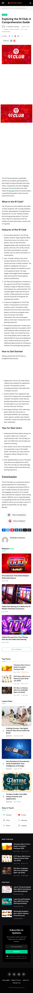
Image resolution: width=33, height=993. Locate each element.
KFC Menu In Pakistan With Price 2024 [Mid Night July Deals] (21, 690)
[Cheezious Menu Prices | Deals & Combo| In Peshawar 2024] (7, 667)
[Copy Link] (18, 36)
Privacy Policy (17, 958)
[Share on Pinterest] (15, 36)
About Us (26, 980)
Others (5, 14)
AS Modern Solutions (13, 26)
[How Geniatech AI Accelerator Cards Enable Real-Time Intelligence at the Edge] (16, 749)
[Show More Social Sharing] (21, 36)
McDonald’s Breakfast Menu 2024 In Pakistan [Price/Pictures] (21, 913)
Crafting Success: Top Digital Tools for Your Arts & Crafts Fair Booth (17, 730)
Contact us (16, 983)
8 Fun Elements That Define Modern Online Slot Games (15, 577)
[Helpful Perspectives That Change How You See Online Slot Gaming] (16, 625)
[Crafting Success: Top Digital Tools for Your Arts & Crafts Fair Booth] (16, 716)
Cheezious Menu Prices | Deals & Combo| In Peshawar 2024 (22, 667)
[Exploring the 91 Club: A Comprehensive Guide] (16, 54)
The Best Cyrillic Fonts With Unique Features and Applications (16, 796)
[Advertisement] (16, 84)
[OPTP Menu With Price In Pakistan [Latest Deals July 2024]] (7, 678)
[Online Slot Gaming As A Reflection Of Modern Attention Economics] (16, 594)
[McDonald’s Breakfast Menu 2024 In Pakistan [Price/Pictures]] (7, 913)
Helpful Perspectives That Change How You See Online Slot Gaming (15, 638)
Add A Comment (16, 649)
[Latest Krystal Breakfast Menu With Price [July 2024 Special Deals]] (7, 901)
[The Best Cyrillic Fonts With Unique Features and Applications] (16, 782)
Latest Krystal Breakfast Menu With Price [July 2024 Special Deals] (22, 901)
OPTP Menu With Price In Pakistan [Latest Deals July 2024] (22, 678)
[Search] (30, 3)
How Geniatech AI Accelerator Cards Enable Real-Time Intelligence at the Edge (17, 763)
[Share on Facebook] (9, 36)
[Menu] (3, 3)
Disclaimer (6, 980)
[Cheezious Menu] (17, 3)
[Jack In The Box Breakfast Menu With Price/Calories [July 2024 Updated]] (7, 889)
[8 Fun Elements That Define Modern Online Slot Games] (16, 563)
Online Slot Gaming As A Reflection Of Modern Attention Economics (16, 607)
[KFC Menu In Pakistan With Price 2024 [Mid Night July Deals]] (7, 690)
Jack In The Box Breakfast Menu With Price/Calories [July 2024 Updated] (22, 889)
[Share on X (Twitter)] (12, 36)
